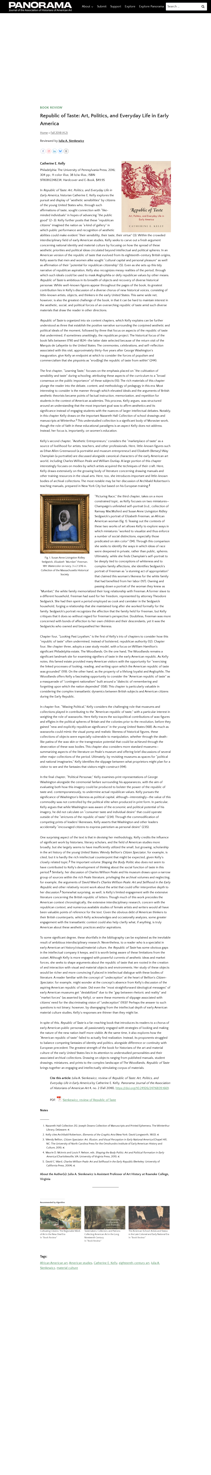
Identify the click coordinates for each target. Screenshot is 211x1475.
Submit (101, 6)
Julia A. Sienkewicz (71, 141)
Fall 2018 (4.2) (59, 133)
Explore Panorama (151, 6)
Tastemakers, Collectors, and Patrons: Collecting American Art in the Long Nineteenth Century (102, 1234)
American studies (80, 1263)
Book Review (51, 107)
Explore (130, 6)
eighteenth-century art (134, 1263)
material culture (67, 1268)
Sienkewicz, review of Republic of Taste (89, 1099)
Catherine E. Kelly (105, 1263)
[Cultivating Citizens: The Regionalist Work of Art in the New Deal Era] (60, 1217)
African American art (54, 1263)
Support (115, 6)
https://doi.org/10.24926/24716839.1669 (142, 1088)
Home (44, 133)
